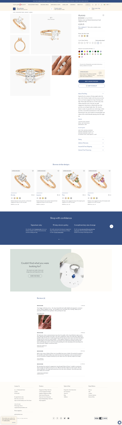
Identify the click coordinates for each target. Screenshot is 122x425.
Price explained (82, 27)
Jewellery (65, 4)
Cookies (90, 393)
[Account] (92, 4)
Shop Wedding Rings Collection (46, 398)
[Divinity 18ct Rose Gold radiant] (22, 187)
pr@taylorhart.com (18, 414)
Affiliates (66, 397)
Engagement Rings (33, 4)
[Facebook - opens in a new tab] (53, 418)
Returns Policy (92, 397)
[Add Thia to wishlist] (84, 170)
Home (14, 12)
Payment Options (92, 395)
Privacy (90, 389)
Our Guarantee (67, 391)
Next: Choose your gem (91, 81)
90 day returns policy (58, 232)
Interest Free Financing (84, 150)
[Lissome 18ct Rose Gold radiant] (48, 187)
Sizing (80, 139)
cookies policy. (7, 420)
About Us (80, 4)
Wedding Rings (45, 4)
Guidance (72, 4)
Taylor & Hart (19, 5)
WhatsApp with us (18, 405)
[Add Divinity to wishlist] (32, 170)
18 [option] (81, 35)
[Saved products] (98, 4)
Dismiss (14, 422)
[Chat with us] (119, 422)
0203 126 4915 (17, 404)
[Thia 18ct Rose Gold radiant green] (74, 187)
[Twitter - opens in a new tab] (64, 418)
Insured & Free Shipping (85, 146)
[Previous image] (12, 181)
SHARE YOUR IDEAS (35, 276)
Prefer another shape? (100, 40)
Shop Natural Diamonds (44, 395)
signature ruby (38, 229)
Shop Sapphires (42, 400)
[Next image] (32, 181)
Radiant (27, 12)
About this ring (82, 93)
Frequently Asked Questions (70, 389)
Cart (101, 4)
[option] (79, 43)
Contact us (95, 4)
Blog (65, 395)
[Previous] (10, 226)
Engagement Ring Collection (45, 389)
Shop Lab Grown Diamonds (45, 397)
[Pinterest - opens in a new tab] (57, 418)
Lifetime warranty (83, 143)
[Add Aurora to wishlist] (103, 15)
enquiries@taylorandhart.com (20, 407)
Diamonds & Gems (55, 4)
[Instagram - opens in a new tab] (61, 418)
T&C (90, 391)
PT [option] (79, 35)
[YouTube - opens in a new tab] (68, 418)
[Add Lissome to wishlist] (58, 170)
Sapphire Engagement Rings (45, 393)
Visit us (88, 4)
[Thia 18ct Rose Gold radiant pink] (99, 187)
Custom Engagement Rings (45, 391)
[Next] (111, 226)
